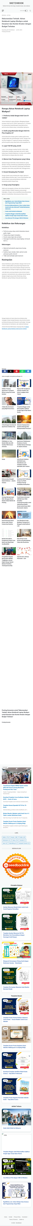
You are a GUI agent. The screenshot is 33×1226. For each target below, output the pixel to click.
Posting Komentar (6, 31)
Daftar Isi (21, 1219)
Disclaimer (24, 1217)
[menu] (4, 11)
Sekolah (23, 840)
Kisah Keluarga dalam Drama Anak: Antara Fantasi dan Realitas (8, 522)
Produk (22, 837)
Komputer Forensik (24, 843)
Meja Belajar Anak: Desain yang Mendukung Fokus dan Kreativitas (23, 540)
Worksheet (6, 840)
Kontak (10, 1217)
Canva (15, 840)
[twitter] (11, 371)
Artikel (6, 837)
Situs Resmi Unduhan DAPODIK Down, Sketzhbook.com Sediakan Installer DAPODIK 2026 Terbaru (23, 463)
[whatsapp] (22, 371)
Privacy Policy (17, 1217)
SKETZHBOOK (16, 3)
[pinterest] (16, 371)
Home (5, 1217)
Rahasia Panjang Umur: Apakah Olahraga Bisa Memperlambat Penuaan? (24, 426)
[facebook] (5, 371)
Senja (3, 459)
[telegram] (28, 371)
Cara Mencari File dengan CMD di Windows (16, 218)
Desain (14, 837)
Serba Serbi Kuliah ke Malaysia (13, 211)
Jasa (5, 843)
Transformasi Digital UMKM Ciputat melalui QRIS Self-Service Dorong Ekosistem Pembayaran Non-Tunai (15, 787)
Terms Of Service (13, 1219)
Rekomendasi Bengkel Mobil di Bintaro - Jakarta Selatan (8, 480)
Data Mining (13, 843)
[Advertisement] (16, 51)
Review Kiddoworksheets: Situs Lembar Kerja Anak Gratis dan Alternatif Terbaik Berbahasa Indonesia (17, 207)
